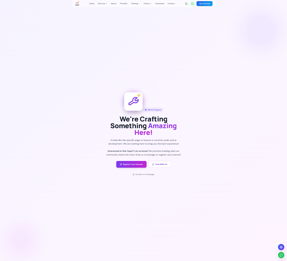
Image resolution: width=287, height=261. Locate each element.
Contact (171, 3)
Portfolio (123, 3)
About (113, 3)
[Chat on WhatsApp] (192, 3)
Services (101, 3)
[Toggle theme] (186, 4)
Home (91, 3)
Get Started (204, 3)
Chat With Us (161, 164)
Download (159, 3)
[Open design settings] (281, 247)
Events (147, 3)
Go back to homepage (144, 174)
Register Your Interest (133, 164)
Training (134, 3)
